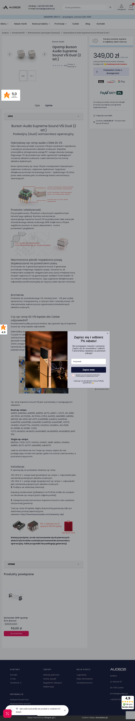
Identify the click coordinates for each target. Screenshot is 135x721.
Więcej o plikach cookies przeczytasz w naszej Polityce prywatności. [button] (61, 360)
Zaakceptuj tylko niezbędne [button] (67, 367)
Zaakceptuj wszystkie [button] (67, 377)
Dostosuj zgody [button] (67, 372)
